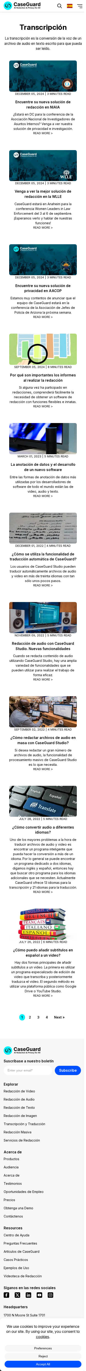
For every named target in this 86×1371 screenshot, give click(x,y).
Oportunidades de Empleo (24, 1192)
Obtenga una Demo (18, 1208)
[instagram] (50, 1295)
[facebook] (6, 1295)
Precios (9, 1200)
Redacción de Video (19, 1091)
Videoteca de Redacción (23, 1276)
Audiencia (11, 1167)
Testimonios (13, 1183)
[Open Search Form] (59, 6)
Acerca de (11, 1175)
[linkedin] (28, 1295)
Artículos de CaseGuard (21, 1251)
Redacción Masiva (17, 1132)
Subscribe (68, 1070)
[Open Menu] (79, 6)
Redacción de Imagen (20, 1116)
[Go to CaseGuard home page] (43, 1050)
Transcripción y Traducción (24, 1124)
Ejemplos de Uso (16, 1268)
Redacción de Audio (19, 1099)
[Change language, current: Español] (69, 6)
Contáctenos (13, 1216)
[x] (17, 1295)
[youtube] (39, 1295)
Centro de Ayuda (16, 1235)
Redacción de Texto (19, 1107)
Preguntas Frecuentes (20, 1243)
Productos (11, 1159)
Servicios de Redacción (22, 1140)
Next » (59, 1017)
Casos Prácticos (16, 1260)
